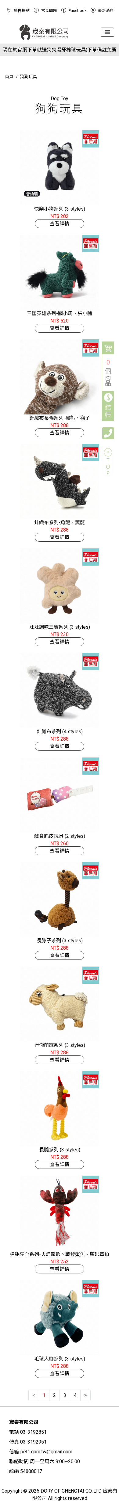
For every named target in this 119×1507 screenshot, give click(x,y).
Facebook (77, 10)
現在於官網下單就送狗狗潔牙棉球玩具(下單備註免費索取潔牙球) (60, 50)
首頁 (9, 76)
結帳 (108, 411)
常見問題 (49, 10)
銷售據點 (22, 10)
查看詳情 (59, 224)
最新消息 (106, 10)
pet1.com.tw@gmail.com (46, 1452)
